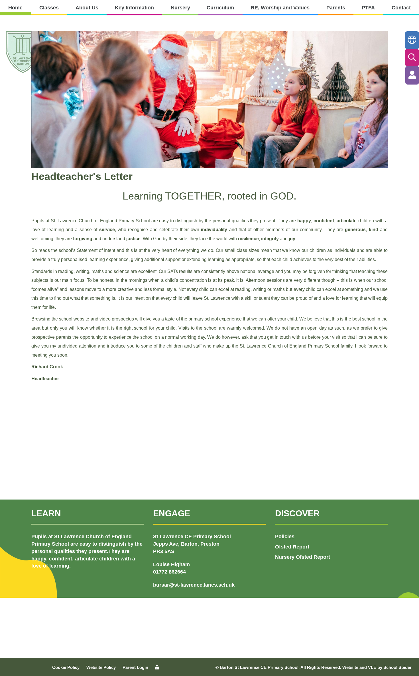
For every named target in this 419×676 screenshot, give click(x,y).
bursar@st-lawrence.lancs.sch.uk (194, 585)
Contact (401, 8)
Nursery (180, 8)
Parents (335, 8)
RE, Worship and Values (280, 8)
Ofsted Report (292, 547)
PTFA (368, 8)
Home (15, 8)
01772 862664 (169, 572)
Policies (284, 536)
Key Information (134, 8)
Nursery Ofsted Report (302, 557)
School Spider (397, 667)
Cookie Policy (66, 667)
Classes (49, 8)
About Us (87, 8)
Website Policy (101, 667)
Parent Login (135, 667)
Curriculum (220, 8)
